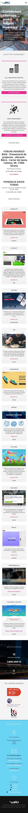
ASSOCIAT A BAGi (14, 92)
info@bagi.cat (14, 770)
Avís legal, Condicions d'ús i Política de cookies (13, 807)
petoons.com (14, 477)
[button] (26, 3)
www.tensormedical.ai (14, 591)
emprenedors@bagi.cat (14, 765)
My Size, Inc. (14, 397)
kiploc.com (14, 555)
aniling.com (14, 436)
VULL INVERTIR (14, 174)
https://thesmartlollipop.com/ (14, 631)
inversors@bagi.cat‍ (14, 760)
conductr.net (14, 237)
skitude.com (14, 319)
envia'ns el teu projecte (14, 135)
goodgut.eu (14, 280)
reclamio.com (14, 517)
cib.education (14, 359)
